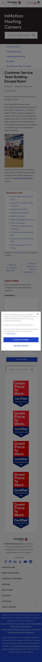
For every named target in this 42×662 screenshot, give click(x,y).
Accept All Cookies (21, 340)
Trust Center (10, 333)
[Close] (37, 313)
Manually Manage (21, 345)
